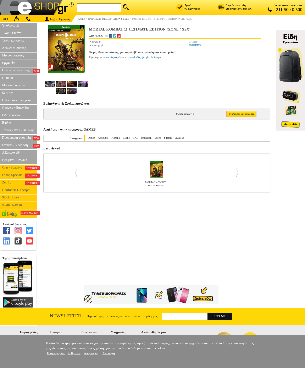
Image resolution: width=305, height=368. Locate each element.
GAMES (193, 41)
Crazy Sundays (19, 167)
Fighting (115, 137)
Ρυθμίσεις (74, 353)
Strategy (168, 137)
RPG (135, 137)
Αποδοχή (108, 353)
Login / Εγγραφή (60, 19)
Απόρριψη (91, 353)
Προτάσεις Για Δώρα (15, 190)
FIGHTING (195, 45)
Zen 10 (19, 182)
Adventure (103, 137)
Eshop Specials (19, 175)
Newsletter (65, 315)
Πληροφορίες (56, 353)
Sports (158, 137)
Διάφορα (179, 137)
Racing (126, 137)
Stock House (10, 197)
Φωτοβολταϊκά (12, 205)
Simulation (146, 137)
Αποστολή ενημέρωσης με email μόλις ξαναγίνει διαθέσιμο (132, 57)
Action (91, 137)
